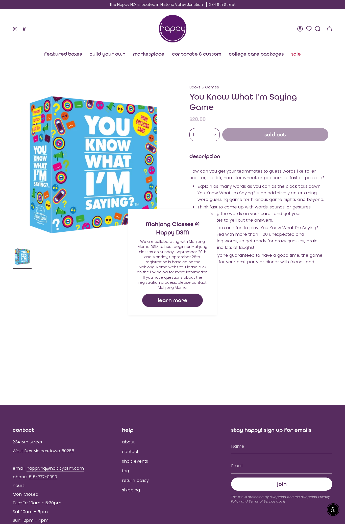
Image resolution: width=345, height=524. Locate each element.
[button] (148, 54)
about (128, 442)
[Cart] (329, 29)
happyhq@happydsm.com (55, 468)
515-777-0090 (43, 477)
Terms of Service (262, 501)
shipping (131, 490)
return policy (135, 480)
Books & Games (204, 87)
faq (125, 471)
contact (130, 451)
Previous (13, 165)
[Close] (211, 214)
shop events (135, 461)
